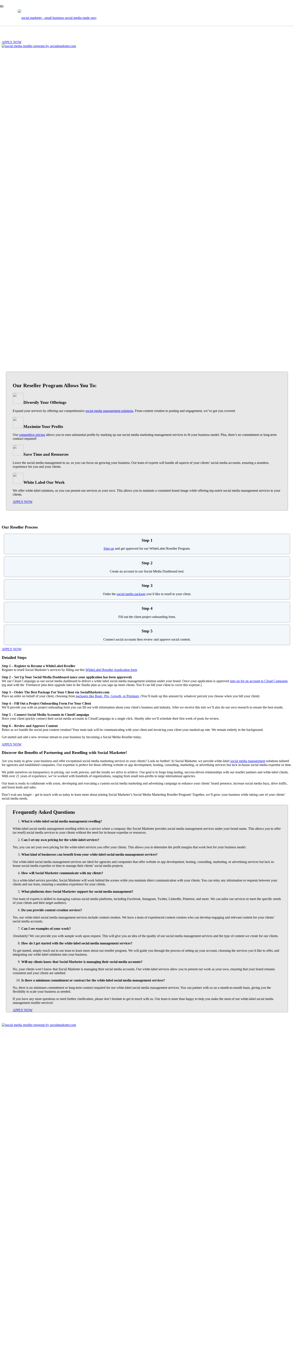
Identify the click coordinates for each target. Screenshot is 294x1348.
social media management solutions (109, 411)
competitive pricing (32, 435)
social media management (247, 761)
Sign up (109, 548)
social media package (131, 594)
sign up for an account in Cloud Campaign (259, 681)
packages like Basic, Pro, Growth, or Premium (107, 696)
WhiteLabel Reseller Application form (111, 670)
